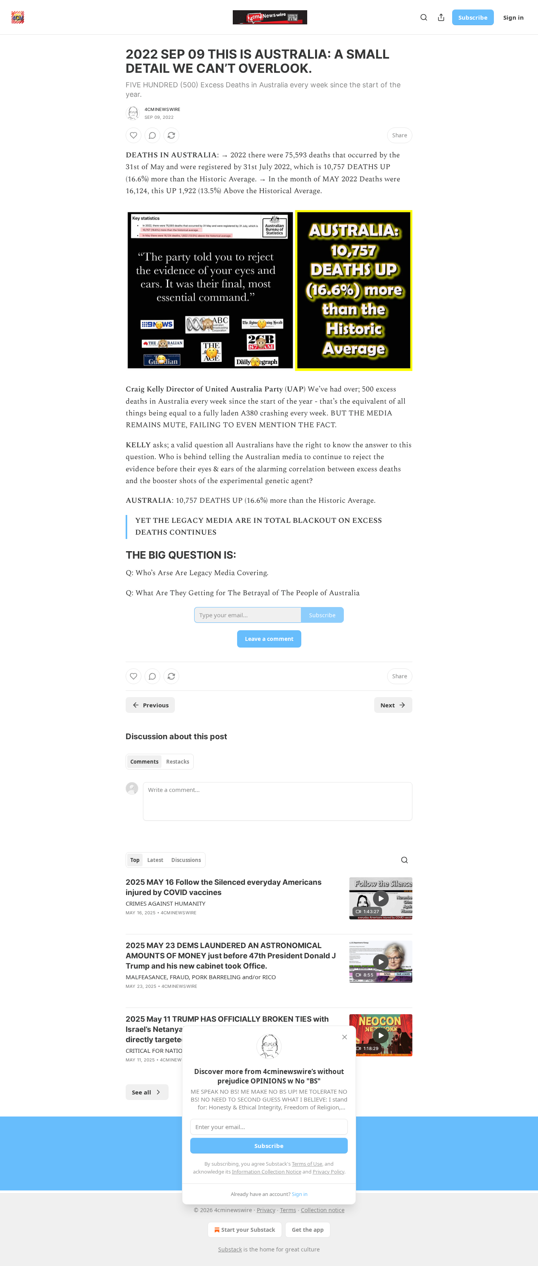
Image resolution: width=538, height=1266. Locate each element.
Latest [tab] (155, 860)
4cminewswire (162, 109)
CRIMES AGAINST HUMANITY (165, 903)
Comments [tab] (144, 761)
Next (387, 705)
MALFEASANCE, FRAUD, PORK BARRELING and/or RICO (201, 977)
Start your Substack (248, 1229)
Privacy (266, 1210)
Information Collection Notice (266, 1171)
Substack (230, 1249)
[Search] (424, 17)
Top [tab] (134, 860)
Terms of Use (307, 1163)
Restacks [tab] (177, 761)
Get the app (308, 1229)
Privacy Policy (328, 1171)
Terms (288, 1210)
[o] (381, 898)
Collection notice (323, 1210)
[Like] (133, 135)
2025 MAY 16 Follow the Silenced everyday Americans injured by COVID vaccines (224, 887)
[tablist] (160, 762)
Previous (156, 705)
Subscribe (473, 17)
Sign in (513, 17)
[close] (344, 1037)
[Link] (114, 555)
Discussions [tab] (186, 860)
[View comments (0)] (152, 135)
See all (141, 1092)
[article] (269, 902)
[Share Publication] (441, 17)
